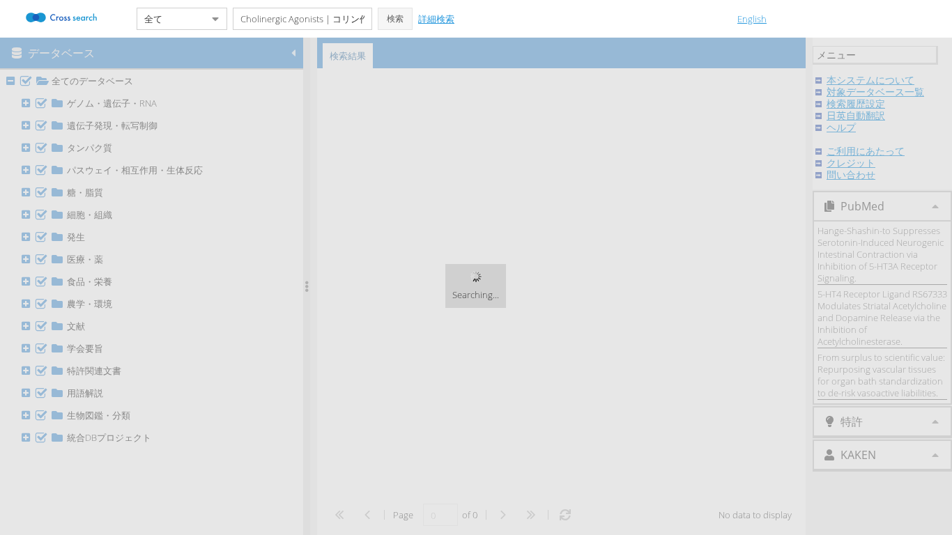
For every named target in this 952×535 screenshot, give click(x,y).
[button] (395, 19)
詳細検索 (436, 19)
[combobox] (170, 18)
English (752, 19)
